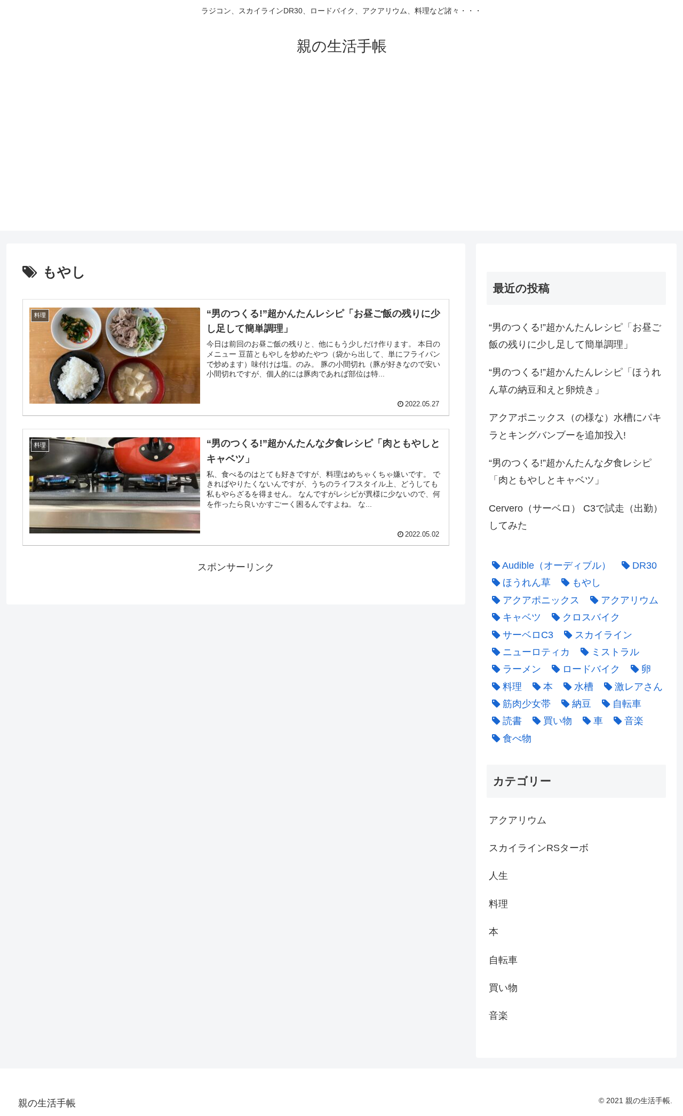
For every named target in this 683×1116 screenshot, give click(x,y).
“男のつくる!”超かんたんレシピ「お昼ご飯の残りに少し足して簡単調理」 (575, 336)
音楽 (498, 1015)
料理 (498, 904)
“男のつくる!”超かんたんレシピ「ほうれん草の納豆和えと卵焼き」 (575, 381)
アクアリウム (517, 820)
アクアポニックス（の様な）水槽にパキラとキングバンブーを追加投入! (575, 426)
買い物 (503, 988)
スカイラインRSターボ (539, 848)
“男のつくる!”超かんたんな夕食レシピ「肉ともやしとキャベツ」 (570, 471)
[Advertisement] (341, 156)
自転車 (503, 960)
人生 (498, 875)
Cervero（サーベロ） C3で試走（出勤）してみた (576, 517)
